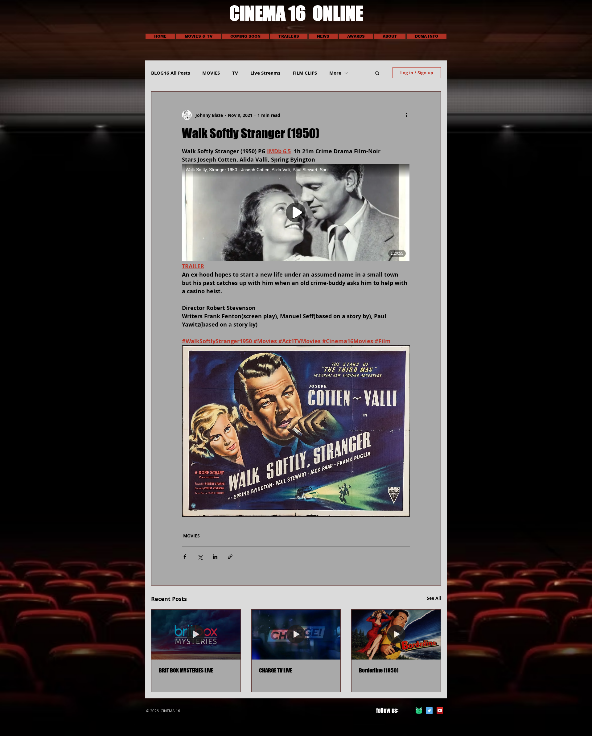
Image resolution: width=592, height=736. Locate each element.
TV (235, 73)
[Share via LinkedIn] (215, 557)
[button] (198, 36)
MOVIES (211, 73)
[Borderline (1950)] (396, 635)
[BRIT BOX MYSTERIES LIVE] (195, 635)
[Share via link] (230, 557)
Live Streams (265, 73)
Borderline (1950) (379, 670)
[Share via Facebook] (185, 557)
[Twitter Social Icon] (429, 710)
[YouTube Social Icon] (440, 710)
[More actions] (406, 115)
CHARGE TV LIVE (275, 670)
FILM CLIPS (305, 73)
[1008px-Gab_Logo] (419, 710)
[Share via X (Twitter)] (200, 557)
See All (434, 598)
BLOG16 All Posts (170, 73)
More (335, 73)
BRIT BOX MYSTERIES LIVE (186, 670)
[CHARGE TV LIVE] (296, 635)
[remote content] (296, 213)
